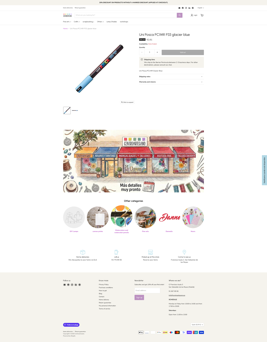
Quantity (142, 47)
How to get (103, 291)
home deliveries (68, 8)
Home (65, 29)
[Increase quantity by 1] (157, 52)
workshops (124, 22)
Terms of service (104, 309)
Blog (100, 294)
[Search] (179, 15)
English (200, 8)
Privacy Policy (104, 284)
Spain (196, 325)
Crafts (76, 22)
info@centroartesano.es (177, 295)
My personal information (107, 306)
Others (100, 22)
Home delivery (104, 300)
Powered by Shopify (69, 336)
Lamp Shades (112, 22)
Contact (101, 297)
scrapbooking (88, 22)
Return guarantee (80, 8)
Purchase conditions (106, 287)
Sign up (139, 297)
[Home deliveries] (83, 256)
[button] (194, 15)
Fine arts (66, 22)
